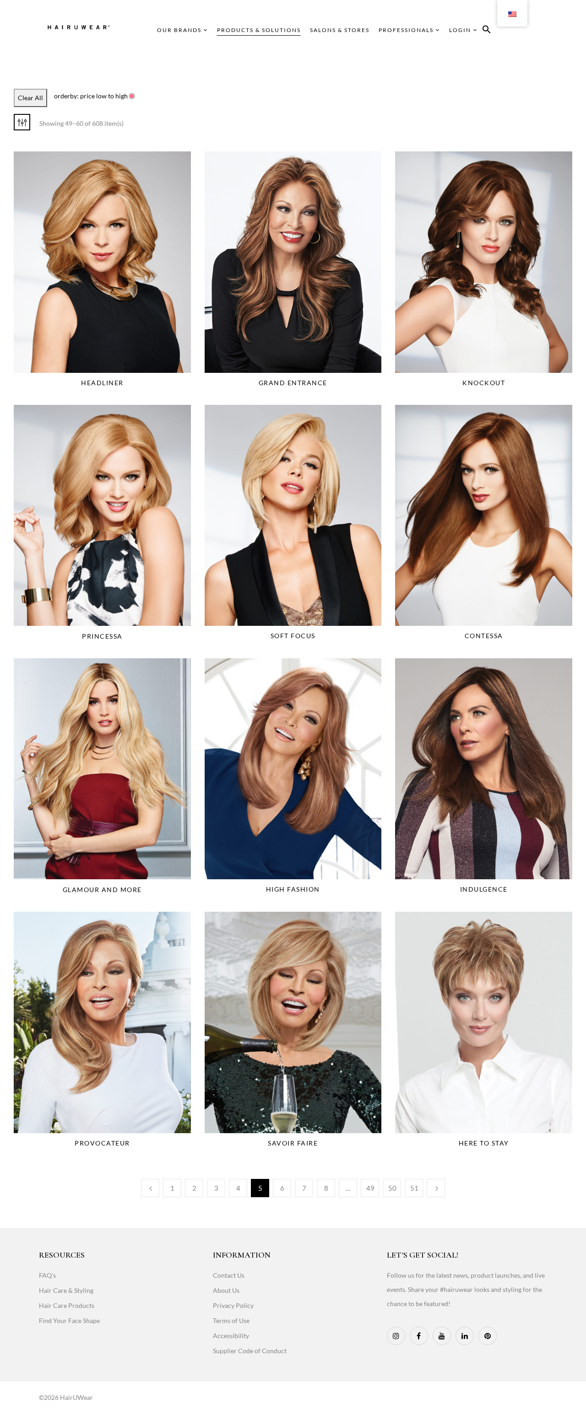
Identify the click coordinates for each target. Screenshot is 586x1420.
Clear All (30, 98)
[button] (486, 31)
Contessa (484, 636)
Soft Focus (293, 636)
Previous (150, 1188)
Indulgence (484, 889)
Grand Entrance (293, 383)
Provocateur (102, 1143)
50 (392, 1188)
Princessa (102, 636)
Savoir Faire (293, 1143)
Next (436, 1188)
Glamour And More (102, 889)
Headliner (102, 383)
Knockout (483, 383)
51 (414, 1188)
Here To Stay (484, 1143)
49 (370, 1188)
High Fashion (293, 889)
